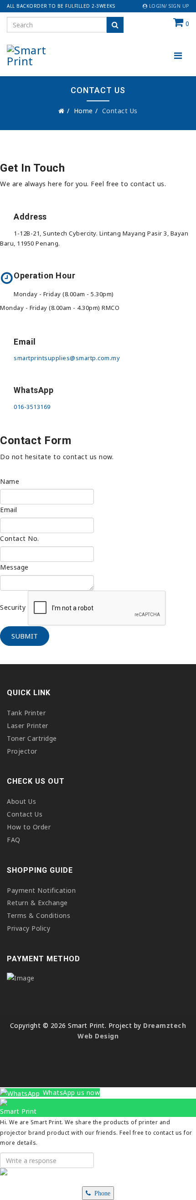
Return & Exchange (37, 902)
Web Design (98, 1036)
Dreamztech (164, 1025)
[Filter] (115, 25)
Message (14, 567)
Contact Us (24, 814)
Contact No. (19, 538)
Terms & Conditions (38, 915)
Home (83, 110)
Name (9, 481)
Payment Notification (41, 890)
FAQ (14, 839)
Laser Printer (27, 725)
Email (8, 509)
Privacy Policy (28, 928)
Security (13, 607)
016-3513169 (32, 407)
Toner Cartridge (32, 738)
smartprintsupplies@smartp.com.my (67, 358)
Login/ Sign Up (168, 6)
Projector (22, 751)
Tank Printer (26, 712)
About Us (21, 801)
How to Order (29, 827)
